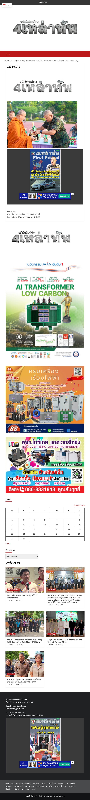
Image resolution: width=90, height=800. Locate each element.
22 (79, 529)
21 (69, 529)
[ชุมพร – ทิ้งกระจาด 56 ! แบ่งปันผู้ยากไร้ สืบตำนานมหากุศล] (24, 580)
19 (45, 529)
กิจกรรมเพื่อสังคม (49, 783)
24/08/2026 (19, 600)
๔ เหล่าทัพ (71, 783)
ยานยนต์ (58, 786)
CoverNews (48, 796)
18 (34, 529)
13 (57, 525)
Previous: (23, 214)
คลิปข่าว (72, 786)
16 (12, 529)
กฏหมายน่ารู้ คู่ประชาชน (24, 786)
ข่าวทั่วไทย (52, 589)
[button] (7, 53)
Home (33, 789)
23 (12, 534)
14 (69, 525)
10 (24, 525)
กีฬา (65, 786)
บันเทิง (17, 789)
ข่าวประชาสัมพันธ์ (13, 589)
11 (34, 525)
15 (79, 525)
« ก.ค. (7, 544)
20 (57, 529)
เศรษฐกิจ (8, 786)
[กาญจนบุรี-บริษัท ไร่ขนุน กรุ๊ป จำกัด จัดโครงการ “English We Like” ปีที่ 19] (65, 624)
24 (24, 534)
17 (24, 529)
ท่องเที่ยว (61, 783)
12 (45, 525)
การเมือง (49, 786)
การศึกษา (36, 783)
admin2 (11, 600)
